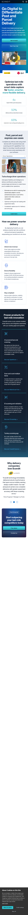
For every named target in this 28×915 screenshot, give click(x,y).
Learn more (5, 903)
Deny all (14, 911)
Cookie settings (20, 907)
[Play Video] (14, 58)
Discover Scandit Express (11, 449)
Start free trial (14, 46)
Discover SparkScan (10, 359)
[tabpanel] (14, 187)
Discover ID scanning (10, 419)
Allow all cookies (8, 907)
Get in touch (14, 40)
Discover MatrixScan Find (11, 389)
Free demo (14, 528)
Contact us (14, 533)
